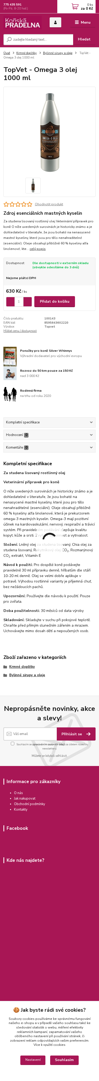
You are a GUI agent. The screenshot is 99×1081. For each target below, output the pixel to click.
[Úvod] (22, 22)
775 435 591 (12, 5)
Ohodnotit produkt (49, 204)
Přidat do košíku (54, 301)
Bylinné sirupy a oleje (57, 53)
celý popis (38, 249)
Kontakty (20, 809)
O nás (18, 793)
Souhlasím (64, 1059)
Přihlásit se (72, 734)
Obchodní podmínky (29, 804)
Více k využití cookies (49, 1045)
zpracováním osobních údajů (48, 744)
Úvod (6, 53)
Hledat (84, 39)
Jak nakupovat (24, 798)
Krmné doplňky (26, 53)
